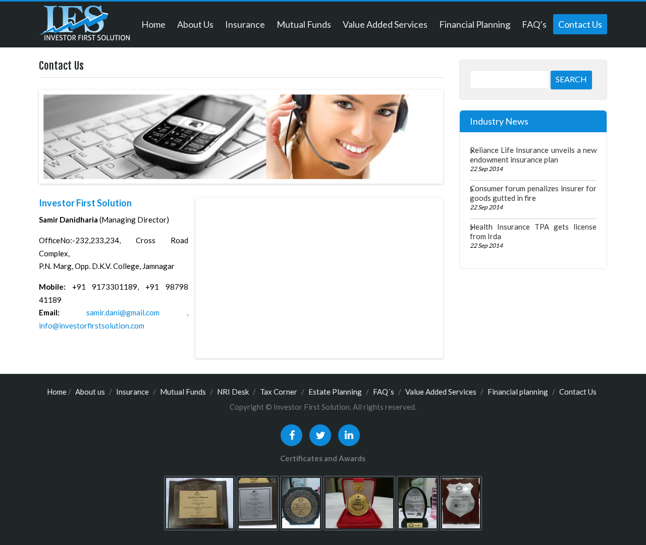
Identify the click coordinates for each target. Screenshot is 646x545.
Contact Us (580, 24)
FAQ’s (534, 24)
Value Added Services (385, 24)
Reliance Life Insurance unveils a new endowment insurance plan (533, 154)
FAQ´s (383, 391)
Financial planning (474, 24)
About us (195, 24)
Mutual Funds (304, 24)
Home (153, 24)
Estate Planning (335, 391)
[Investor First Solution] (84, 26)
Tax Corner (278, 391)
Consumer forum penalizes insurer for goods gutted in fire (533, 193)
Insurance (245, 24)
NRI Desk (233, 391)
